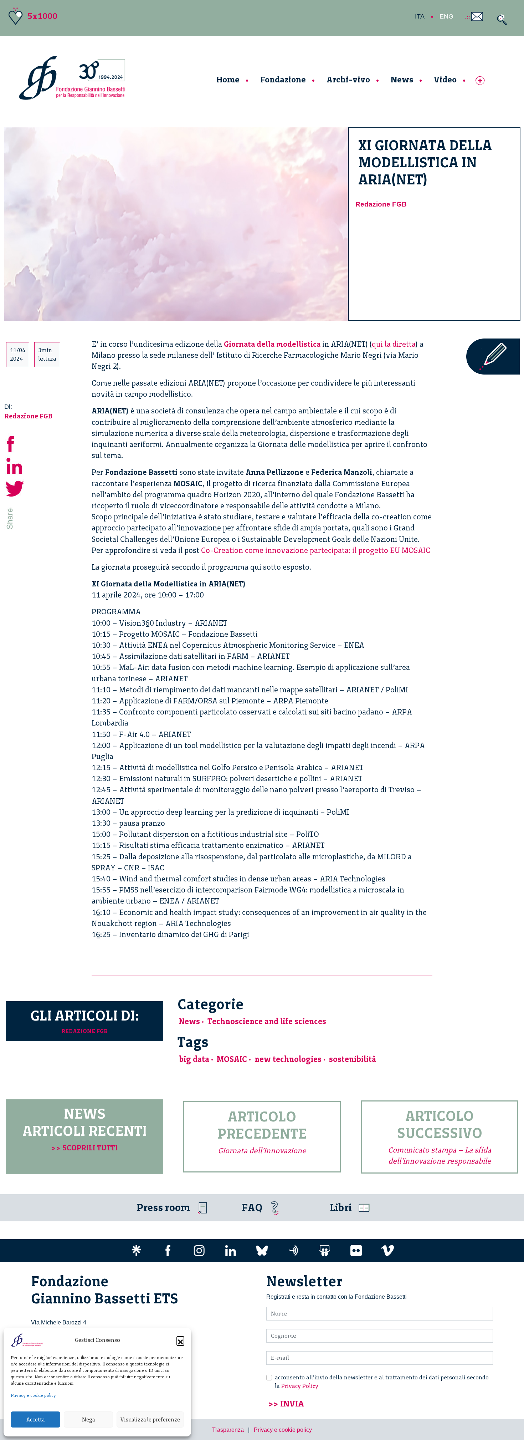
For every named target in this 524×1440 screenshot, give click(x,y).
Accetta (35, 1419)
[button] (180, 1340)
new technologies (288, 1059)
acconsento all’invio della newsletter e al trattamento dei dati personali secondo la (382, 1381)
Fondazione (283, 79)
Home (228, 79)
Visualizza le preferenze (150, 1419)
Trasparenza (228, 1430)
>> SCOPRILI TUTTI (84, 1147)
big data (194, 1059)
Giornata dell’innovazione (262, 1150)
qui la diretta (394, 344)
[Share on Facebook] (15, 442)
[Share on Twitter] (15, 487)
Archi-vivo (348, 79)
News (402, 79)
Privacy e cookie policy (33, 1395)
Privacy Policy (299, 1386)
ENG (446, 16)
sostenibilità (352, 1059)
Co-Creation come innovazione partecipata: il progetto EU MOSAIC (315, 550)
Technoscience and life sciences (266, 1021)
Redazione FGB (381, 204)
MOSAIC (232, 1059)
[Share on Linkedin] (15, 465)
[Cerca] (500, 19)
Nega (88, 1419)
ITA (420, 16)
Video (445, 79)
